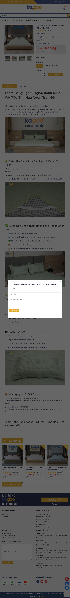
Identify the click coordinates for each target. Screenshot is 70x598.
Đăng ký (14, 310)
